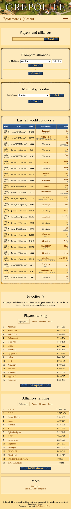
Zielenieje (46, 205)
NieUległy (12, 365)
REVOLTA (12, 451)
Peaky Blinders (14, 417)
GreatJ (10, 346)
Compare (35, 73)
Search (51, 39)
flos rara (11, 368)
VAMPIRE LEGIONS (46, 200)
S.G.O (46, 175)
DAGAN (12, 342)
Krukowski (12, 372)
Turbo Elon (12, 330)
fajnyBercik (12, 353)
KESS (10, 436)
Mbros (46, 186)
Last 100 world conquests (35, 489)
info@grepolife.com (44, 506)
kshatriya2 (12, 349)
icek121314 (12, 334)
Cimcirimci (12, 455)
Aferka (11, 409)
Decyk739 (46, 217)
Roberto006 (13, 338)
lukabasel (46, 131)
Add (36, 65)
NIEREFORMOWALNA (46, 139)
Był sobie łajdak (14, 432)
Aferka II (12, 425)
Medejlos (46, 234)
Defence (42, 321)
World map (35, 486)
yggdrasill (12, 376)
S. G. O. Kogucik (15, 463)
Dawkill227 (46, 191)
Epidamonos (12, 18)
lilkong (46, 173)
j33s (46, 162)
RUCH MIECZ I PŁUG (18, 459)
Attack (34, 321)
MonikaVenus (46, 270)
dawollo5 (46, 180)
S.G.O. (46, 133)
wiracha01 (46, 198)
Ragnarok (12, 444)
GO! (35, 101)
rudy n (10, 357)
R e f (10, 361)
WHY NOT (46, 137)
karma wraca (13, 440)
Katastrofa (12, 380)
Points (50, 321)
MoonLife (12, 327)
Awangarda (12, 447)
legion (46, 236)
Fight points (23, 321)
